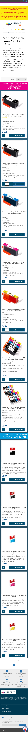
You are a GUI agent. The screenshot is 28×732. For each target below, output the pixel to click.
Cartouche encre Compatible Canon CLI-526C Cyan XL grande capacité (14, 212)
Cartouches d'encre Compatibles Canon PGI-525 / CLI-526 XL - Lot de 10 (14, 407)
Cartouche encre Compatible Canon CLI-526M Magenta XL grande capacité (14, 262)
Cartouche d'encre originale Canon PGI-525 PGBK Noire (14, 464)
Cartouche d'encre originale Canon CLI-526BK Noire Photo (14, 508)
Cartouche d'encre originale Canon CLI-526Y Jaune (14, 639)
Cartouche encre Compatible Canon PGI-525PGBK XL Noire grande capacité (14, 115)
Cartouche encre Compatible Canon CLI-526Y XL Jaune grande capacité (14, 309)
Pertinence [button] (19, 79)
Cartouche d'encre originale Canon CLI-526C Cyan (14, 552)
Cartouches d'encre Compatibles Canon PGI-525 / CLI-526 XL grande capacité (14, 358)
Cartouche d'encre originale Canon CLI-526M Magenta (14, 596)
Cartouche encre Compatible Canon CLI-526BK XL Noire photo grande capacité (14, 164)
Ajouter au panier (19, 135)
